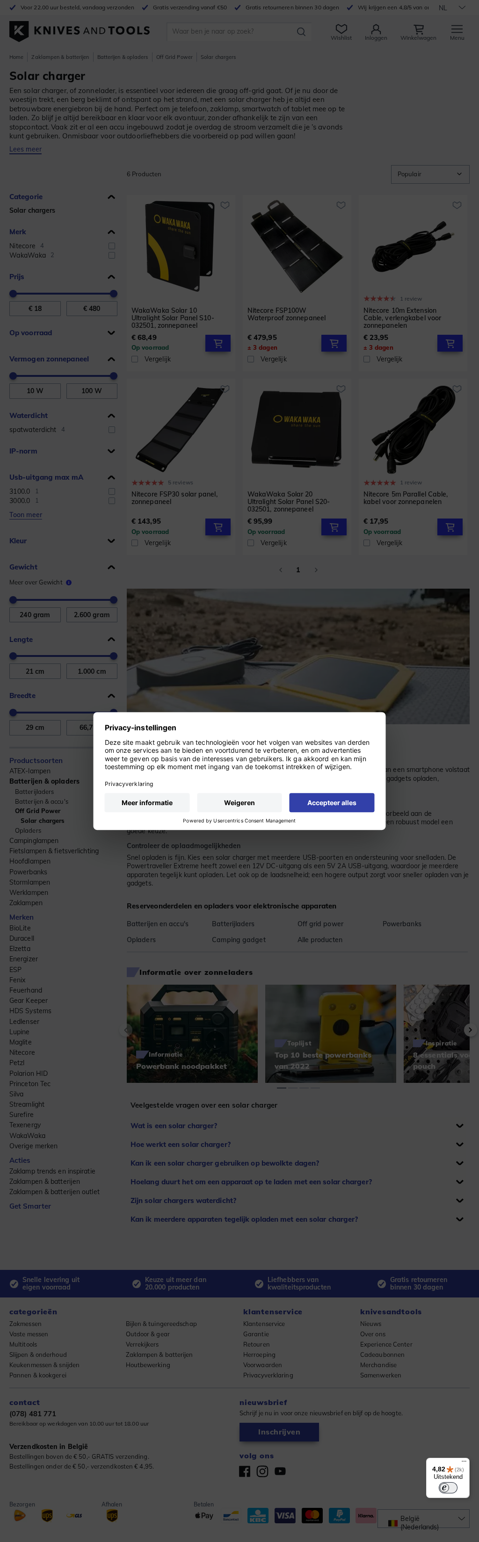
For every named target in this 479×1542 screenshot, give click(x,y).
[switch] (448, 1487)
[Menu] (464, 1463)
